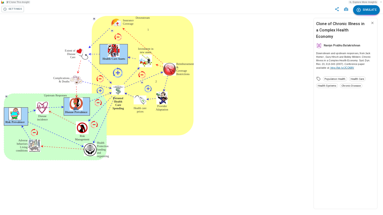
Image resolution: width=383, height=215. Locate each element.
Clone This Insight (19, 2)
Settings (15, 8)
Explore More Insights (365, 2)
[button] (335, 78)
